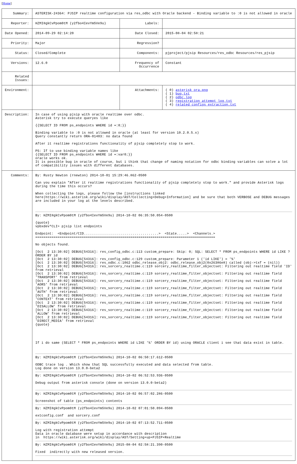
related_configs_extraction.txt (206, 105)
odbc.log (184, 97)
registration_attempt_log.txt (204, 101)
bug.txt (183, 94)
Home (7, 3)
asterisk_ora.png (192, 90)
